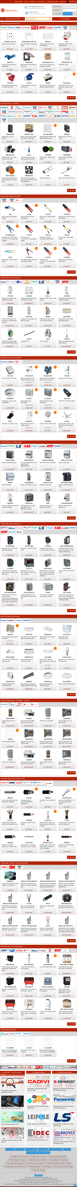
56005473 (48, 798)
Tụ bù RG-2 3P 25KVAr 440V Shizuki (47, 1012)
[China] (49, 107)
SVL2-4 (29, 155)
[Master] (65, 950)
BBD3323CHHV (29, 460)
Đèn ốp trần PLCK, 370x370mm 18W (64, 637)
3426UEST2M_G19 (67, 62)
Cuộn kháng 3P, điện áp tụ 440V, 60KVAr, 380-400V (66, 967)
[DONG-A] (72, 116)
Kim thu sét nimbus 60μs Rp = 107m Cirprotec (67, 342)
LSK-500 (47, 214)
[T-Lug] (34, 116)
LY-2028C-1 (29, 257)
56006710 (10, 798)
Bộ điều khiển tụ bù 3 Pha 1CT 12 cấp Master (48, 990)
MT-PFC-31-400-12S (48, 987)
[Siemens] (11, 532)
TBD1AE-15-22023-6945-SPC (67, 881)
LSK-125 (66, 235)
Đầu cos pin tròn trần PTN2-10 (67, 178)
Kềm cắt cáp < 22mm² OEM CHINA (66, 238)
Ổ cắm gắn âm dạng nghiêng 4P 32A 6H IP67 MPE (9, 86)
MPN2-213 (10, 62)
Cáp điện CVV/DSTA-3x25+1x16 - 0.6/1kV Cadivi (9, 845)
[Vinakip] (19, 704)
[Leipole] (4, 107)
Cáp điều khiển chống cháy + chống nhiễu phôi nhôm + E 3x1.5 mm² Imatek (47, 846)
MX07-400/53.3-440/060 (66, 964)
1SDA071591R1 (10, 460)
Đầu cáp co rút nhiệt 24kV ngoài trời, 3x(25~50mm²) (46, 929)
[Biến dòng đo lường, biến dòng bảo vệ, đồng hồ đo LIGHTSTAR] (39, 1067)
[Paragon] (19, 620)
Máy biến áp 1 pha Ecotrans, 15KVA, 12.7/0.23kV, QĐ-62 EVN (9, 907)
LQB (10, 214)
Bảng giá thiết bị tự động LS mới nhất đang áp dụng (63, 1124)
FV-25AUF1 (48, 398)
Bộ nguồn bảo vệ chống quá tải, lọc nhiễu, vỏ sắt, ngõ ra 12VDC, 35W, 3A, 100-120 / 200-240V (47, 573)
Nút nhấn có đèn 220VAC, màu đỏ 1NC (65, 158)
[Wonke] (42, 116)
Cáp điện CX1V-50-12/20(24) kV (47, 801)
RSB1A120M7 (10, 134)
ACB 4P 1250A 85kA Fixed (9, 462)
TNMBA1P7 (10, 881)
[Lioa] (49, 27)
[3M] (11, 867)
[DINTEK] (27, 1034)
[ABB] (27, 446)
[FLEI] (57, 107)
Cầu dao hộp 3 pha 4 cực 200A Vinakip (65, 721)
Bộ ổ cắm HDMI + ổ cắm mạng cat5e (29, 44)
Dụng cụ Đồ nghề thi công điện (11, 196)
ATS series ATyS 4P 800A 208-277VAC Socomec (28, 721)
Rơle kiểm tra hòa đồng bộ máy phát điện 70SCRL (47, 595)
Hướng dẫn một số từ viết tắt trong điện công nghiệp (37, 1107)
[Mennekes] (27, 27)
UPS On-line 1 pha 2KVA (46, 720)
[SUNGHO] (11, 112)
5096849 (10, 339)
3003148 (10, 739)
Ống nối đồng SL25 (45, 178)
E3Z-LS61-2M (67, 592)
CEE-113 (29, 83)
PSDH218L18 (48, 681)
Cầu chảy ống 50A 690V (8, 741)
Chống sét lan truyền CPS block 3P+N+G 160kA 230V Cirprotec (9, 320)
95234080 (29, 718)
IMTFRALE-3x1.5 (48, 842)
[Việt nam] (19, 1034)
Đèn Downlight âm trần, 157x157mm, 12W (27, 660)
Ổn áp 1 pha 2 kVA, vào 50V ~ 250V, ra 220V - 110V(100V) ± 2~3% (29, 1013)
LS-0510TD (67, 214)
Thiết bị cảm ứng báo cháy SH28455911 (9, 401)
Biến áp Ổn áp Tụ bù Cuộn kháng (11, 946)
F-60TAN (66, 421)
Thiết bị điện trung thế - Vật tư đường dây (14, 863)
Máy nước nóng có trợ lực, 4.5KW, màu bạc (28, 424)
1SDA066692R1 (29, 482)
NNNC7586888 (10, 657)
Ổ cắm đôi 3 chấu (63, 64)
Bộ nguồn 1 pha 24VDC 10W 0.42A (28, 549)
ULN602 (10, 759)
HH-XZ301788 (67, 681)
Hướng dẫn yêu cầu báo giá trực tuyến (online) (11, 1141)
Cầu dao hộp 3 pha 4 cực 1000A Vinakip (27, 742)
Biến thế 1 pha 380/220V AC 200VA (9, 990)
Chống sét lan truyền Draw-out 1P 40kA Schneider (67, 299)
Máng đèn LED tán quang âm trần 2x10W (47, 637)
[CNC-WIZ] (42, 107)
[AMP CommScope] (11, 1034)
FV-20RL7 (29, 398)
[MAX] (65, 107)
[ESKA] (65, 112)
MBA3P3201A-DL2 (67, 903)
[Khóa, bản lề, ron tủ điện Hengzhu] (33, 1067)
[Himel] (42, 27)
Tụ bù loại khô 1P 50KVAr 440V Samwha (28, 967)
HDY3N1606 (66, 316)
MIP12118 (48, 41)
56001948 (29, 820)
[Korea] (65, 27)
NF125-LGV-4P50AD (48, 460)
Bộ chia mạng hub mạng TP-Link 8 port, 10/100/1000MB (9, 1051)
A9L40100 (67, 296)
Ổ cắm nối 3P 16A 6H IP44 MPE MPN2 (9, 65)
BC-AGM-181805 (48, 134)
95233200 (29, 759)
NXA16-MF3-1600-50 (67, 482)
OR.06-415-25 (29, 987)
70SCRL (48, 592)
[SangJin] (27, 783)
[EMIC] (4, 116)
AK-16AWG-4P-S (67, 798)
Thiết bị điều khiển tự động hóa (11, 524)
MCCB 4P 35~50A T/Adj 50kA (48, 462)
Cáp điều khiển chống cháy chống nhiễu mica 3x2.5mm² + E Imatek (48, 824)
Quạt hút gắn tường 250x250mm (26, 401)
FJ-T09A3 (67, 376)
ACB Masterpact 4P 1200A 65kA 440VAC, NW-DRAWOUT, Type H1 (28, 507)
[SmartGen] (34, 704)
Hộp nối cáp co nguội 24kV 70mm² (47, 906)
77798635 (10, 316)
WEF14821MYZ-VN (48, 62)
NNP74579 (29, 634)
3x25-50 (48, 926)
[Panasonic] (11, 27)
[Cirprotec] (49, 282)
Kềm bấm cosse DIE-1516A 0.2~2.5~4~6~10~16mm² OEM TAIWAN (10, 239)
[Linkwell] (34, 112)
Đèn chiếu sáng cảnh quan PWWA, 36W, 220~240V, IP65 (29, 684)
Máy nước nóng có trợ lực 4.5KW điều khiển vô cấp (28, 379)
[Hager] (34, 446)
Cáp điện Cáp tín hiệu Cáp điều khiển (13, 778)
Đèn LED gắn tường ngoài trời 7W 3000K (10, 637)
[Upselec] (11, 704)
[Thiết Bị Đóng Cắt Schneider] (67, 1067)
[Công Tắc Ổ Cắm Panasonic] (60, 1067)
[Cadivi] (4, 783)
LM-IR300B (48, 155)
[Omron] (72, 528)
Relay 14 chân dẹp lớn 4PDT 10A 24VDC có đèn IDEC (28, 137)
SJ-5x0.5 (66, 820)
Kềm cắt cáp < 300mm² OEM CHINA (9, 260)
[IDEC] (72, 107)
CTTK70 (29, 339)
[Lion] (19, 783)
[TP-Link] (4, 1034)
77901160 (67, 339)
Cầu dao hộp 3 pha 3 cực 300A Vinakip (65, 762)
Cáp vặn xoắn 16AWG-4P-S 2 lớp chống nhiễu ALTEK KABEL (67, 802)
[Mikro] (11, 528)
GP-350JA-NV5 (48, 376)
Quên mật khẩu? (57, 13)
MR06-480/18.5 (10, 964)
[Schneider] (4, 27)
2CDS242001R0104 (66, 503)
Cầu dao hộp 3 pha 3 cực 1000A (8, 721)
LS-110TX (48, 257)
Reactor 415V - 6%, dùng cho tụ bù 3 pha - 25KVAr (28, 990)
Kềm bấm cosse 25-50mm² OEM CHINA (66, 260)
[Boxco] (11, 116)
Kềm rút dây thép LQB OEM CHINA (9, 217)
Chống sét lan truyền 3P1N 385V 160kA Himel (66, 319)
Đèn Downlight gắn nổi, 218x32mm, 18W (46, 684)
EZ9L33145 (29, 316)
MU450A (10, 482)
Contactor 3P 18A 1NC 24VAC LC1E (67, 571)
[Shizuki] (42, 950)
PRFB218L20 (48, 634)
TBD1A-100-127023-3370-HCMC (67, 926)
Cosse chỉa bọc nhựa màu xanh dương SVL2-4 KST (28, 158)
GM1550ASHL (29, 175)
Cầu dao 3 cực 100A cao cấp (9, 423)
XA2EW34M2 (67, 155)
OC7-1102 (10, 376)
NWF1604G (48, 421)
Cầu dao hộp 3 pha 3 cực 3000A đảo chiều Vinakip (65, 742)
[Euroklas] (42, 112)
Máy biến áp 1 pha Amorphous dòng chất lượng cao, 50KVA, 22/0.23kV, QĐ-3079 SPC (48, 885)
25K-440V (48, 1009)
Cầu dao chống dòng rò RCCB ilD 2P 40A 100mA (10, 506)
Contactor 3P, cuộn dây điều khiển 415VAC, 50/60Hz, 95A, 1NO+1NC (10, 572)
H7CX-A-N (29, 568)
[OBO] (27, 282)
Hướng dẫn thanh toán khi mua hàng (11, 1108)
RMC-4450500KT (29, 964)
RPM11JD (67, 134)
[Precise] (65, 116)
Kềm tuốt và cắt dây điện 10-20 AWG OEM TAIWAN (29, 260)
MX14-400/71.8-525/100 (66, 1009)
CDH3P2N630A (48, 739)
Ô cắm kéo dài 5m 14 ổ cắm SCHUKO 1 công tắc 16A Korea (66, 87)
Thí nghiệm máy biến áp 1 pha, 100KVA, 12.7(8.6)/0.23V (10, 884)
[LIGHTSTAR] (27, 112)
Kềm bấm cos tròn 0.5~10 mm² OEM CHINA (67, 217)
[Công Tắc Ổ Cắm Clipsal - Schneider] (53, 1067)
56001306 (67, 842)
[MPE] (57, 27)
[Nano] (11, 620)
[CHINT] (27, 116)
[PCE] (34, 27)
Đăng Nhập (68, 13)
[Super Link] (42, 783)
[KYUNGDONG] (27, 704)
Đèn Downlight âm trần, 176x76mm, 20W (8, 684)
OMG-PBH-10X (10, 155)
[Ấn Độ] (4, 120)
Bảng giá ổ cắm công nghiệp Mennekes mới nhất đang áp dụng (63, 1089)
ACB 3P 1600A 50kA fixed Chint (66, 485)
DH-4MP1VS (29, 421)
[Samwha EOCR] (27, 528)
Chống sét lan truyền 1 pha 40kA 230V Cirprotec (9, 299)
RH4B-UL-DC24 (29, 134)
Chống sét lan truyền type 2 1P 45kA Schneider (29, 319)
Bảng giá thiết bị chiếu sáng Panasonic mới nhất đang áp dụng (63, 1107)
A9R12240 (10, 503)
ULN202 (48, 718)
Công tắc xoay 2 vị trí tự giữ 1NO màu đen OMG (9, 158)
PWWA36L (29, 681)
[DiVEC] (57, 116)
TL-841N (29, 1048)
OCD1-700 (67, 398)
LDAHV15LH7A (66, 657)
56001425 (10, 842)
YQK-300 (47, 235)
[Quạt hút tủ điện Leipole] (26, 1067)
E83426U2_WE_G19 (10, 41)
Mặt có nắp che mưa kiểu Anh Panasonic (29, 65)
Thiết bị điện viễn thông (8, 1030)
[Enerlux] (4, 950)
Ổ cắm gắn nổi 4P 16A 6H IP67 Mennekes (65, 44)
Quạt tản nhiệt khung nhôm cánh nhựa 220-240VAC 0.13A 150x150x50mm (29, 179)
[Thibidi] (4, 867)
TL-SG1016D (48, 1048)
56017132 (29, 798)
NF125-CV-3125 (48, 482)
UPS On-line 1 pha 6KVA (8, 762)
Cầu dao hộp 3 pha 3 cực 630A (46, 762)
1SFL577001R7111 (29, 592)
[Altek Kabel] (49, 783)
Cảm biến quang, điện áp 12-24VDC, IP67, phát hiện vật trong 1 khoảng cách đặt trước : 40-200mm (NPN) (67, 597)
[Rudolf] (19, 532)
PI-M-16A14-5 (67, 83)
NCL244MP (48, 657)
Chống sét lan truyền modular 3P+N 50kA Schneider (28, 299)
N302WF (48, 83)
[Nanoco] (19, 27)
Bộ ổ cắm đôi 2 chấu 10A (8, 44)
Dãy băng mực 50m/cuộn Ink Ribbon (47, 158)
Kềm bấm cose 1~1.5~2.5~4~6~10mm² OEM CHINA (28, 239)
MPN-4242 (10, 83)
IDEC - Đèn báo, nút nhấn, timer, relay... (37, 1140)
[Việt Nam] (4, 112)
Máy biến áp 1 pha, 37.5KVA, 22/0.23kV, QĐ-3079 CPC (9, 929)
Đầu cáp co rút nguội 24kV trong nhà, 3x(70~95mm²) (28, 906)
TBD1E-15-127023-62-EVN (10, 903)
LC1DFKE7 (48, 546)
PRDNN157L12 (29, 657)
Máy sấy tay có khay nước (66, 378)
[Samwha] (11, 950)
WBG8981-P (29, 62)
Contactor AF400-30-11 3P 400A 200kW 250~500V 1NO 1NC (28, 596)
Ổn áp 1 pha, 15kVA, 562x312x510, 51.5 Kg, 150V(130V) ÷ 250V (65, 991)
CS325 (10, 257)
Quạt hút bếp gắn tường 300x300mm (46, 401)
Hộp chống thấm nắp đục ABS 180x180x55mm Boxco (48, 137)
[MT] (72, 112)
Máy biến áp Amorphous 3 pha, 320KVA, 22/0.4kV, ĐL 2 (66, 906)
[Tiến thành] (19, 362)
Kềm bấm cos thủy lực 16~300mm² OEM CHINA (46, 238)
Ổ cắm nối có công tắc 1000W (67, 401)
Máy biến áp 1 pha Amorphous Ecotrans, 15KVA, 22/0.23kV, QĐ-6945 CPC (67, 885)
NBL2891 (10, 634)
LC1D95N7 (10, 568)
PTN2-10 (66, 175)
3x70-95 (29, 903)
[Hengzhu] (27, 107)
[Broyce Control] (4, 528)
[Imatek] (34, 783)
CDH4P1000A (29, 739)
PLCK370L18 (67, 634)
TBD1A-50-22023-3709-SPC (48, 881)
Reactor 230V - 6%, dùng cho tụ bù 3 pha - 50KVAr (10, 1012)
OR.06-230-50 (10, 1009)
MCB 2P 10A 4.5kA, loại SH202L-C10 (65, 506)
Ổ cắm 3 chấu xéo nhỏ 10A (9, 378)
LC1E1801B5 (67, 568)
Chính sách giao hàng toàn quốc (9, 1124)
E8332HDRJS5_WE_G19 (29, 41)
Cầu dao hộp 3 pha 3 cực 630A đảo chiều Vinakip (46, 742)
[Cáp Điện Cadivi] (5, 1067)
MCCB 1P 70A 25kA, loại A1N (29, 485)
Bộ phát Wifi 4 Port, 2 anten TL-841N (28, 1051)
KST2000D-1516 (10, 235)
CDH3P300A (66, 759)
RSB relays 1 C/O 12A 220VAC (8, 137)
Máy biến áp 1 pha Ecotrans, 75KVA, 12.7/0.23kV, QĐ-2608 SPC (29, 885)
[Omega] (11, 107)
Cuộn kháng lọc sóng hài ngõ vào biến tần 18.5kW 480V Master (10, 968)
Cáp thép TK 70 (25, 341)
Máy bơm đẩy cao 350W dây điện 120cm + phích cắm (47, 379)
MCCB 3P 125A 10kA (45, 485)
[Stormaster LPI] (11, 282)
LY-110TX (29, 235)
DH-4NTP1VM (29, 376)
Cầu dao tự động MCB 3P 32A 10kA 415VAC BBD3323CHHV (29, 464)
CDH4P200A (66, 718)
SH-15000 (67, 987)
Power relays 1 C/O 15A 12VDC (65, 137)
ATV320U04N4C (10, 546)
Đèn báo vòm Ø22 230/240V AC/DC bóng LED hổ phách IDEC (9, 179)
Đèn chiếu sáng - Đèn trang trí (10, 616)
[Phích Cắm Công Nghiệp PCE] (19, 1067)
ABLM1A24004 (29, 546)
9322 (66, 41)
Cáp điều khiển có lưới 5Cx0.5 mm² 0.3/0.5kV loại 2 (67, 823)
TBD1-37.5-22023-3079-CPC (10, 926)
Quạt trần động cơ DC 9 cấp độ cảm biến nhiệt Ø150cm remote (66, 425)
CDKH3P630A (48, 759)
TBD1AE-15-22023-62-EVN (29, 926)
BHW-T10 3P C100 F (67, 460)
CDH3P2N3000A (67, 739)
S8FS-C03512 (48, 568)
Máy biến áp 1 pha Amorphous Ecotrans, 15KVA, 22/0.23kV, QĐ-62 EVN (29, 930)
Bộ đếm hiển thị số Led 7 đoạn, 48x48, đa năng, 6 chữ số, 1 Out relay (28, 572)
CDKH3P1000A (10, 718)
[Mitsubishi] (42, 446)
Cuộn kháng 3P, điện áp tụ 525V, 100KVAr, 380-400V (66, 1012)
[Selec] (19, 116)
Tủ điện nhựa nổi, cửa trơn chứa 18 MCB (47, 44)
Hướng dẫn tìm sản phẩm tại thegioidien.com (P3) (8, 1091)
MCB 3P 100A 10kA (64, 462)
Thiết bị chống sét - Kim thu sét (11, 278)
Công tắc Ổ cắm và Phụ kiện (10, 23)
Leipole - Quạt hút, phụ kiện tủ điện (36, 1124)
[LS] (42, 282)
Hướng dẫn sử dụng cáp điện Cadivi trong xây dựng (37, 1089)
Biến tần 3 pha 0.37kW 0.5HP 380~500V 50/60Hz (10, 549)
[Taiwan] (34, 107)
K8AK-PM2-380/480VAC (67, 546)
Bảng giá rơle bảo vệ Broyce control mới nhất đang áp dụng (64, 1142)
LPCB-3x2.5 (48, 820)
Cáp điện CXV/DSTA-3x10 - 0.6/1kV (28, 823)
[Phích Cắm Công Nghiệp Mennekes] (46, 1067)
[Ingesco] (4, 282)
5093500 (48, 316)
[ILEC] (49, 116)
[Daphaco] (11, 783)
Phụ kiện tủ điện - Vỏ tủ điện (10, 103)
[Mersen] (57, 112)
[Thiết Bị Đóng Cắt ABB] (74, 1067)
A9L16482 (29, 296)
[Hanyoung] (19, 112)
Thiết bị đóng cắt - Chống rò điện (11, 442)
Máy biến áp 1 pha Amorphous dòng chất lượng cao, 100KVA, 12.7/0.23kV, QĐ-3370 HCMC (67, 930)
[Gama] (19, 107)
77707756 (10, 296)
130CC (10, 421)
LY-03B (29, 214)
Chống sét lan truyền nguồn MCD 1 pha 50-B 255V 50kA (9, 342)
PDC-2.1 (48, 296)
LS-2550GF (67, 257)
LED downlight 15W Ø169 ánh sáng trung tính (10, 660)
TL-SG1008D (10, 1048)
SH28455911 (10, 398)
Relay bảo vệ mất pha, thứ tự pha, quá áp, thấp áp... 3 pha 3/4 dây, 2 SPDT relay (66, 550)
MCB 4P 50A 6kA (6, 485)
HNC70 (48, 903)
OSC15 (48, 339)
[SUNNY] (27, 950)
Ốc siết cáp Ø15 (44, 341)
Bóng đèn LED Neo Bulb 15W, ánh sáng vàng (67, 660)
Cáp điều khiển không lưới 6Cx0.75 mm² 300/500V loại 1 (10, 823)
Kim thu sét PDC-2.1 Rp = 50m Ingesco (48, 299)
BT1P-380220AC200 (10, 987)
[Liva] (19, 282)
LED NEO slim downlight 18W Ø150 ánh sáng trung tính (29, 637)
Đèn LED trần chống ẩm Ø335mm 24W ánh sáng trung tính (48, 661)
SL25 (47, 175)
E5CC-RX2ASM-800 (10, 592)
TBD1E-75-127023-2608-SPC (29, 881)
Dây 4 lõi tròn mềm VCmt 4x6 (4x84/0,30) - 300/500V (9, 801)
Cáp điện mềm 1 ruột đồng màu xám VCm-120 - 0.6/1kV (28, 845)
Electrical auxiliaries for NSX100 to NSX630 (46, 506)
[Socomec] (4, 704)
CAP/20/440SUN (48, 964)
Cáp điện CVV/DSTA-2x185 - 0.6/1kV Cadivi (66, 845)
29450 (48, 503)
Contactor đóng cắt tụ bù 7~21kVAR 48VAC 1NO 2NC (47, 549)
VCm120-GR (29, 842)
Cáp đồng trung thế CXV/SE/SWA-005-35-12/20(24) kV (27, 802)
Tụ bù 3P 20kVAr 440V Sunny (48, 967)
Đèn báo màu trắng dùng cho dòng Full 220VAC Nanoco (47, 86)
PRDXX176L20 (10, 681)
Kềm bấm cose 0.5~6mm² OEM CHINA (27, 217)
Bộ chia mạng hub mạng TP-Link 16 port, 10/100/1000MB (47, 1051)
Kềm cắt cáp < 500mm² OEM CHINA (47, 217)
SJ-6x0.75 (10, 820)
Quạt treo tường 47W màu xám (48, 423)
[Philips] (27, 620)
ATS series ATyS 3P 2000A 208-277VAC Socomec (28, 762)
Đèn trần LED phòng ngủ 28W (67, 684)
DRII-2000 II (29, 1009)
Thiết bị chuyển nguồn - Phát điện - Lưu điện (15, 700)
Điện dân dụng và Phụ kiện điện (11, 358)
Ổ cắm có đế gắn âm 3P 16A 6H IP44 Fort (28, 86)
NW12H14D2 (29, 503)
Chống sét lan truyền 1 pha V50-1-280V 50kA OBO (47, 319)
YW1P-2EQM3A (10, 175)
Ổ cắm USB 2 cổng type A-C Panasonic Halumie (47, 65)
